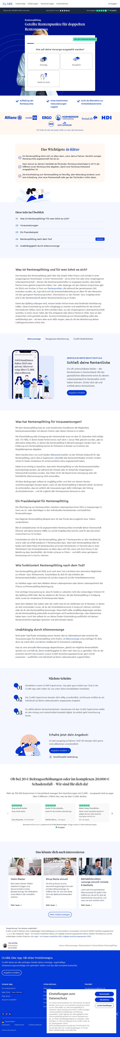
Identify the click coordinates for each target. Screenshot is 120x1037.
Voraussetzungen (29, 225)
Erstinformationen (35, 1025)
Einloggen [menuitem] (112, 4)
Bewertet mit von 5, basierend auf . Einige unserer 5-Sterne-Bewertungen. (60, 825)
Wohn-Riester (18, 879)
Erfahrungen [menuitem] (33, 4)
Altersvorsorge (34, 339)
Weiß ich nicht (43, 82)
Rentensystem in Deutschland (91, 945)
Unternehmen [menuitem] (62, 4)
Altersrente (56, 455)
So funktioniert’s (8, 988)
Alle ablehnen (104, 1000)
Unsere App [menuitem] (20, 4)
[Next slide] (112, 813)
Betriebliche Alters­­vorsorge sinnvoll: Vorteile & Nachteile (94, 882)
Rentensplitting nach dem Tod (36, 239)
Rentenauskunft (33, 298)
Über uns (47, 988)
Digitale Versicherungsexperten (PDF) (77, 936)
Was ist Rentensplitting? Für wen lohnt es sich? (44, 219)
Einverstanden (104, 994)
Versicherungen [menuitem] (47, 4)
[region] (81, 1011)
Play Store (6, 996)
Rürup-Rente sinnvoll (57, 879)
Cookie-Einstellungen (104, 1005)
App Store (6, 992)
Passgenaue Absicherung (57, 339)
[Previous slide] (8, 813)
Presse (46, 992)
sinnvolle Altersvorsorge (39, 647)
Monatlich (76, 65)
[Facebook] (3, 1013)
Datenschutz (19, 1025)
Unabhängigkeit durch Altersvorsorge (40, 246)
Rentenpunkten (55, 288)
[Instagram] (6, 1013)
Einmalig (43, 65)
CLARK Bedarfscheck (83, 339)
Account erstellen (9, 1000)
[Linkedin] (10, 1013)
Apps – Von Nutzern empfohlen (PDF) (48, 936)
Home (61, 945)
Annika (14, 943)
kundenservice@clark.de (95, 988)
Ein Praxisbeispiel (29, 232)
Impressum (6, 1025)
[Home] (8, 4)
